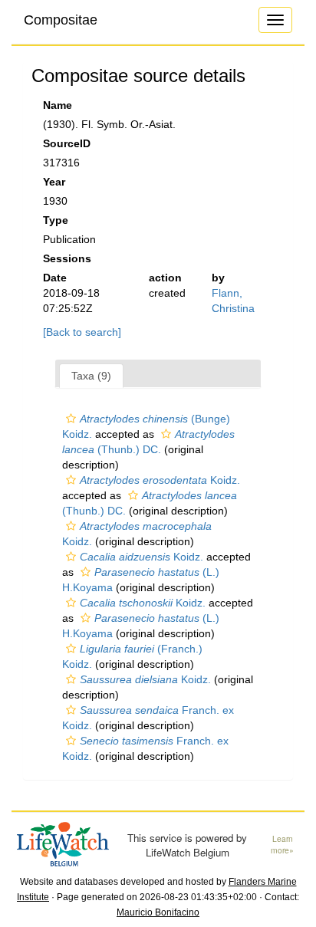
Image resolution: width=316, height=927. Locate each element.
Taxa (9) (91, 376)
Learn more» (282, 844)
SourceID (67, 143)
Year (54, 182)
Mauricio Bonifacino (158, 912)
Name (57, 105)
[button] (71, 418)
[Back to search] (82, 332)
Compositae (60, 20)
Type (55, 220)
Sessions (67, 258)
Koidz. (160, 480)
